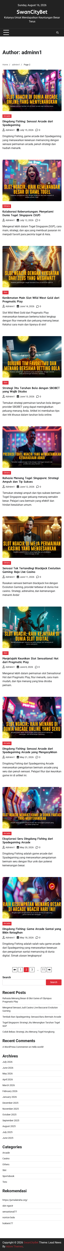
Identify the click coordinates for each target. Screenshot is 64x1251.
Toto (4, 1182)
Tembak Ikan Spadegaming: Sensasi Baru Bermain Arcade (31, 1016)
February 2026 (9, 1091)
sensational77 (9, 1211)
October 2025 (9, 1114)
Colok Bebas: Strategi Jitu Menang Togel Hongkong (28, 1031)
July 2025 (7, 1132)
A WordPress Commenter (15, 1047)
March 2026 (8, 1085)
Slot (5, 292)
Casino (6, 1158)
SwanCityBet (32, 11)
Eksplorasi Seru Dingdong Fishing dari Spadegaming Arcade (27, 840)
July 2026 (7, 1062)
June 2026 (7, 1067)
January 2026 (9, 1097)
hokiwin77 (7, 1223)
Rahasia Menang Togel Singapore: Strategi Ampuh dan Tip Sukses (30, 479)
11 (43, 969)
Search (6, 977)
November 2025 (10, 1108)
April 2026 (7, 1079)
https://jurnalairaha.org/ (15, 1200)
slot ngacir (7, 1205)
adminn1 (10, 130)
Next (49, 969)
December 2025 (10, 1103)
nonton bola (8, 1217)
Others (7, 206)
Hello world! (38, 1047)
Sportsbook (8, 1176)
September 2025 (10, 1120)
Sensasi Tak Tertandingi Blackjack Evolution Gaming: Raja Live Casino (31, 569)
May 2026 (7, 1073)
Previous (14, 969)
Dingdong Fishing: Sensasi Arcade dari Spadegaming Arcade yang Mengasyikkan (29, 750)
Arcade (7, 116)
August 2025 (9, 1126)
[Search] (57, 32)
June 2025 (7, 1138)
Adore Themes (14, 1246)
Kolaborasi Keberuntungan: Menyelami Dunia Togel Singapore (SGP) (27, 213)
